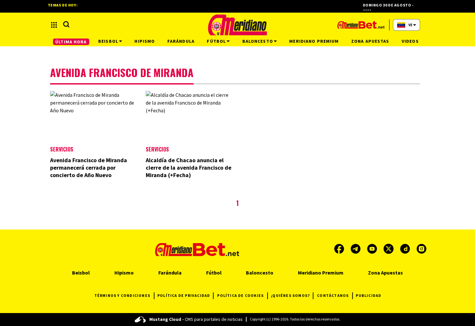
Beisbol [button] (108, 41)
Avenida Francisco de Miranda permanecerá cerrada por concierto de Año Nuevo (88, 167)
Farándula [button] (181, 41)
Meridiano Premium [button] (314, 41)
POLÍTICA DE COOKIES (240, 295)
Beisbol (81, 272)
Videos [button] (410, 41)
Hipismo (124, 272)
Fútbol (214, 272)
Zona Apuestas (385, 272)
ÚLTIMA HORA (71, 42)
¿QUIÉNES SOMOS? (290, 295)
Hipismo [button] (144, 41)
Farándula (170, 272)
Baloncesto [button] (257, 41)
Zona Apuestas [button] (370, 41)
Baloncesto (259, 272)
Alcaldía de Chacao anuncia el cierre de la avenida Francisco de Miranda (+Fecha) (188, 167)
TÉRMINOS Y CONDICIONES (122, 295)
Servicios (61, 149)
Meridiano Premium (320, 272)
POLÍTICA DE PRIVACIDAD (183, 295)
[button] (54, 25)
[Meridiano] (237, 25)
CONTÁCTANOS (333, 295)
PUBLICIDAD (368, 295)
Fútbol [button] (216, 41)
